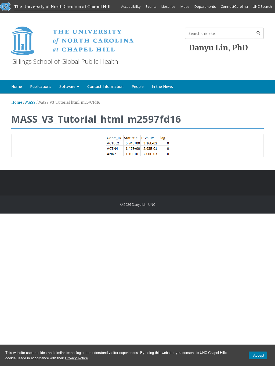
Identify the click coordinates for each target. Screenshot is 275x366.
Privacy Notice (76, 358)
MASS (30, 102)
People (138, 86)
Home (16, 86)
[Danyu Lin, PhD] (72, 39)
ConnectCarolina (234, 6)
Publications (40, 86)
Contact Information (105, 86)
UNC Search (262, 6)
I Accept (257, 355)
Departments (205, 6)
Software (68, 86)
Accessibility (131, 6)
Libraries (168, 6)
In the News (162, 86)
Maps (185, 6)
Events (151, 6)
